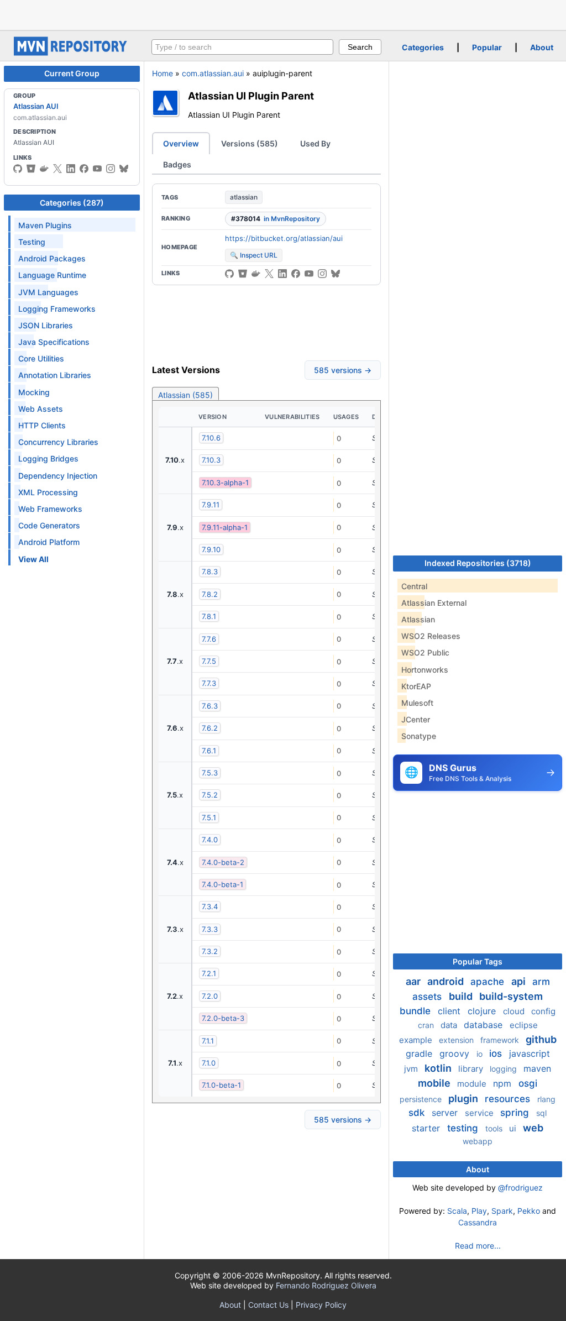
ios (497, 1053)
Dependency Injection (57, 475)
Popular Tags (477, 961)
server (446, 1112)
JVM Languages (48, 292)
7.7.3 (209, 683)
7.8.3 (210, 571)
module (473, 1083)
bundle (416, 1010)
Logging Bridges (48, 458)
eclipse (524, 1025)
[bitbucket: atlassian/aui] (242, 273)
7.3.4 (210, 906)
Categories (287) (72, 202)
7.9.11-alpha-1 (225, 527)
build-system (511, 996)
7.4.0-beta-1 (222, 884)
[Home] (72, 52)
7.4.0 (210, 839)
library (471, 1068)
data (450, 1025)
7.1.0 (209, 1062)
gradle (420, 1053)
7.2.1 (209, 973)
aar (414, 981)
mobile (435, 1083)
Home (162, 73)
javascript (529, 1053)
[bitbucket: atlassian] (31, 168)
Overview (181, 143)
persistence (422, 1099)
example (416, 1040)
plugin (464, 1098)
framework (500, 1040)
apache (488, 981)
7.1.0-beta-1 (221, 1085)
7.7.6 (209, 639)
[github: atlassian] (17, 168)
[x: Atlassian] (57, 168)
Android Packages (52, 258)
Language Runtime (52, 275)
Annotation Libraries (54, 375)
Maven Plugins (45, 225)
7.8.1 (209, 616)
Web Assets (40, 408)
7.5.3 (210, 772)
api (519, 981)
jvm (412, 1068)
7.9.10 (211, 549)
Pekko (528, 1210)
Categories (423, 47)
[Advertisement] (283, 14)
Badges (177, 164)
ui (513, 1128)
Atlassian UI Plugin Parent (251, 96)
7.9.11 (210, 504)
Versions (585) (249, 143)
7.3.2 (210, 951)
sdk (417, 1112)
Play (479, 1210)
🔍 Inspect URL (253, 255)
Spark (502, 1210)
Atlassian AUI (36, 106)
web (533, 1128)
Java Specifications (54, 342)
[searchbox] (242, 47)
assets (428, 996)
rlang (546, 1099)
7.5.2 (210, 794)
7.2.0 (210, 996)
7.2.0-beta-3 (223, 1018)
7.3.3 (210, 929)
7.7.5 (209, 661)
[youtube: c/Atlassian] (97, 168)
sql (541, 1113)
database (484, 1024)
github (541, 1039)
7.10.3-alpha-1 (225, 482)
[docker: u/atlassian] (44, 168)
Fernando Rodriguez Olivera (326, 1285)
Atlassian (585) (185, 395)
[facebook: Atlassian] (84, 168)
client (450, 1010)
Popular (487, 47)
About (541, 47)
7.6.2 (210, 728)
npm (503, 1083)
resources (509, 1098)
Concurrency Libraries (58, 442)
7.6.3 (210, 705)
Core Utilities (41, 358)
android (446, 981)
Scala (457, 1210)
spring (516, 1112)
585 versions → (342, 370)
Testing (31, 242)
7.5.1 (209, 817)
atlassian (244, 197)
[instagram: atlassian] (110, 168)
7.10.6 (211, 437)
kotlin (439, 1068)
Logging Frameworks (57, 308)
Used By (315, 143)
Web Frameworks (50, 508)
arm (541, 981)
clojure (483, 1010)
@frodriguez (520, 1187)
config (543, 1011)
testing (464, 1128)
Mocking (34, 392)
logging (504, 1068)
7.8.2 (210, 594)
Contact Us (268, 1304)
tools (495, 1128)
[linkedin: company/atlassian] (70, 168)
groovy (455, 1053)
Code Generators (49, 525)
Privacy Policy (321, 1304)
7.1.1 (208, 1040)
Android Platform (49, 542)
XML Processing (48, 492)
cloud (515, 1011)
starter (427, 1128)
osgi (527, 1083)
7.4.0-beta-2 (223, 862)
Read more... (478, 1245)
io (480, 1053)
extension (457, 1040)
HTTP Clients (42, 425)
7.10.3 (211, 459)
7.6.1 (209, 750)
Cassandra (477, 1222)
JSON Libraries (45, 325)
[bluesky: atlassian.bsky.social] (123, 168)
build (462, 996)
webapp (477, 1141)
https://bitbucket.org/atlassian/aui (284, 238)
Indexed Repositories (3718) (477, 563)
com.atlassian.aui (213, 73)
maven (537, 1068)
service (480, 1113)
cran (427, 1025)
